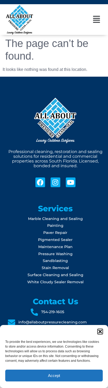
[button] (100, 331)
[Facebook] (40, 182)
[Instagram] (55, 182)
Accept (54, 375)
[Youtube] (70, 182)
